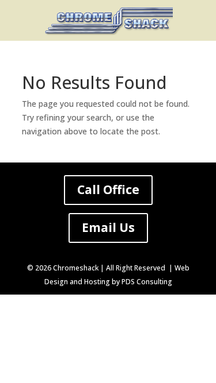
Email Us (108, 227)
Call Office (108, 189)
